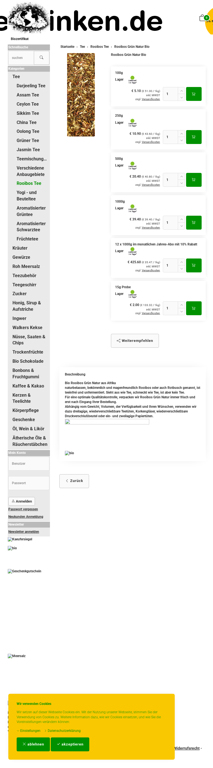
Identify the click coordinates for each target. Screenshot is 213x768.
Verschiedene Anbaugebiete (31, 171)
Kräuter (19, 248)
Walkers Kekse (27, 327)
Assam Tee (28, 95)
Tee (16, 76)
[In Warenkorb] (194, 94)
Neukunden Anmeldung (25, 517)
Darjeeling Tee (31, 85)
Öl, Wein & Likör (28, 428)
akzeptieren (71, 744)
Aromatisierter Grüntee (31, 211)
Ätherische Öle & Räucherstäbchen (29, 441)
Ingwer (19, 318)
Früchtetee (27, 239)
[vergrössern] (81, 95)
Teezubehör (24, 275)
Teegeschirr (24, 284)
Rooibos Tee (29, 183)
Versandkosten (151, 99)
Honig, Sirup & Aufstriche (26, 306)
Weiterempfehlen (137, 341)
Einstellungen (29, 731)
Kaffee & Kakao (28, 386)
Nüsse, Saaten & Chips (28, 340)
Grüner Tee (28, 140)
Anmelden (23, 501)
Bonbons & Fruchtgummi (25, 373)
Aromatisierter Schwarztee (31, 227)
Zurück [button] (76, 481)
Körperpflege (25, 410)
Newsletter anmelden (23, 532)
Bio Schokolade (28, 361)
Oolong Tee (28, 131)
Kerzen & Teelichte (21, 398)
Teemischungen (33, 158)
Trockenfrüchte (27, 352)
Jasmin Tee (28, 149)
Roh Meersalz (26, 266)
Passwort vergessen (23, 509)
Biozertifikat (20, 39)
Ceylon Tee (28, 104)
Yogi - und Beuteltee (27, 196)
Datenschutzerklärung (64, 731)
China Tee (27, 122)
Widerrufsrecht (186, 748)
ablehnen (35, 744)
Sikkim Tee (28, 113)
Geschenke (23, 419)
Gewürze (21, 257)
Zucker (19, 293)
